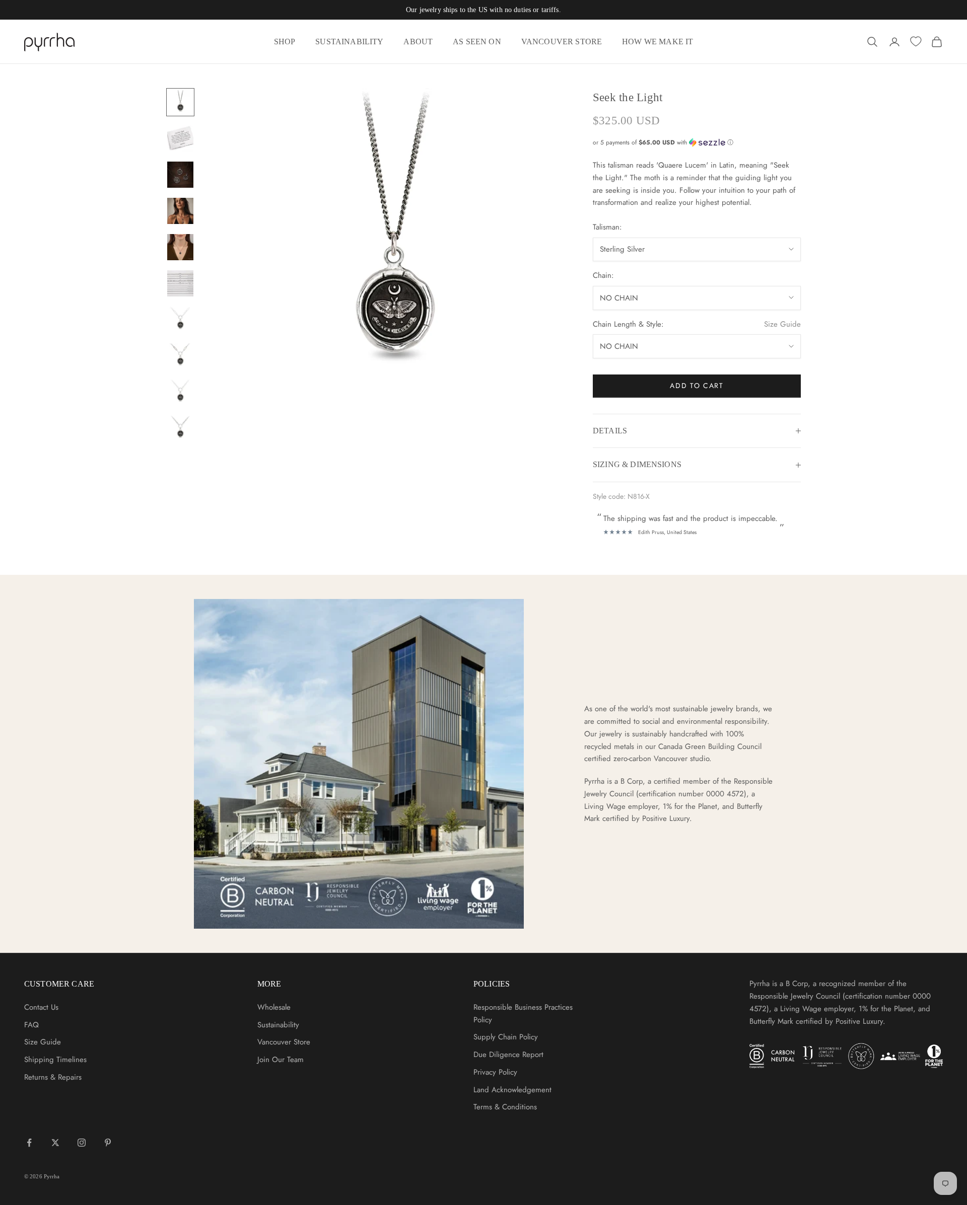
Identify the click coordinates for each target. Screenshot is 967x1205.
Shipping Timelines (55, 1059)
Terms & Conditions (505, 1106)
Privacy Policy (495, 1072)
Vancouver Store (283, 1041)
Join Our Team (280, 1059)
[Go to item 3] (180, 175)
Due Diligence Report (508, 1054)
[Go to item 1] (180, 102)
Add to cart (696, 386)
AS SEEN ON (477, 41)
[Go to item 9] (180, 392)
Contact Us (41, 1007)
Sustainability (278, 1024)
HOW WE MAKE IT (657, 41)
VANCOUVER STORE (561, 41)
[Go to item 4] (180, 211)
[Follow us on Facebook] (29, 1143)
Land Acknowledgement (512, 1089)
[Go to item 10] (180, 428)
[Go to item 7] (180, 320)
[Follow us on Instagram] (82, 1143)
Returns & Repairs (53, 1077)
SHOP (285, 41)
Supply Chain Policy (505, 1036)
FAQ (31, 1024)
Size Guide (782, 324)
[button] (697, 142)
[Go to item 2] (180, 138)
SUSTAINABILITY (349, 41)
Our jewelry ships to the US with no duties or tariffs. (483, 10)
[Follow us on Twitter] (55, 1143)
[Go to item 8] (180, 356)
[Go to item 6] (180, 283)
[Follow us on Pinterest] (108, 1143)
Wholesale (274, 1007)
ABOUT (418, 41)
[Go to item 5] (180, 247)
